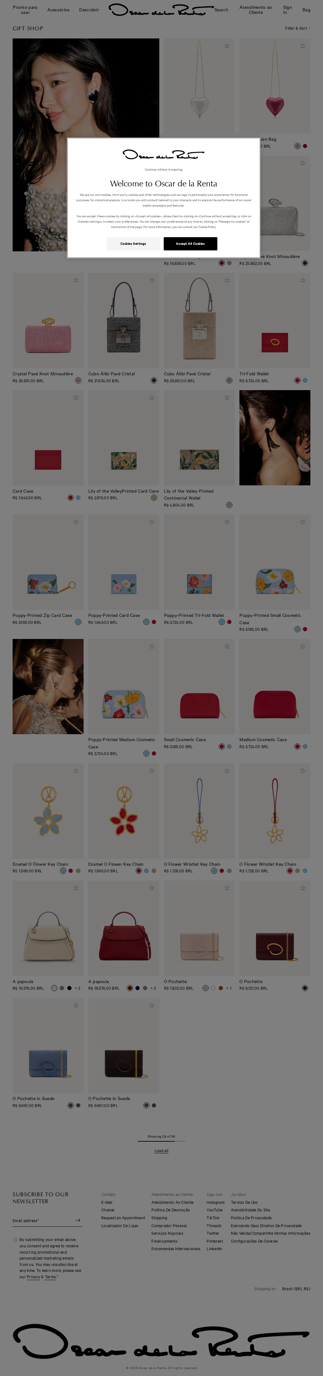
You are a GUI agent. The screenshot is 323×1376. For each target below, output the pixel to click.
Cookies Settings (133, 243)
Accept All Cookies (190, 243)
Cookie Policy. (207, 226)
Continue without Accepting (164, 169)
